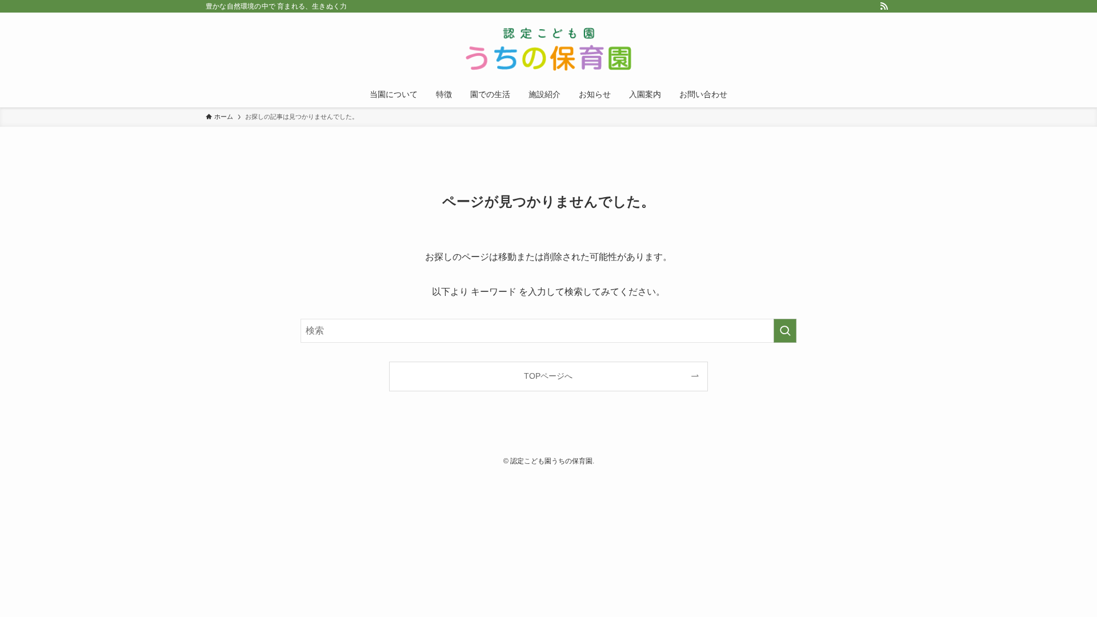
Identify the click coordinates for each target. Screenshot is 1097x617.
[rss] (883, 6)
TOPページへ (548, 375)
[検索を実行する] (785, 331)
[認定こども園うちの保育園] (548, 49)
